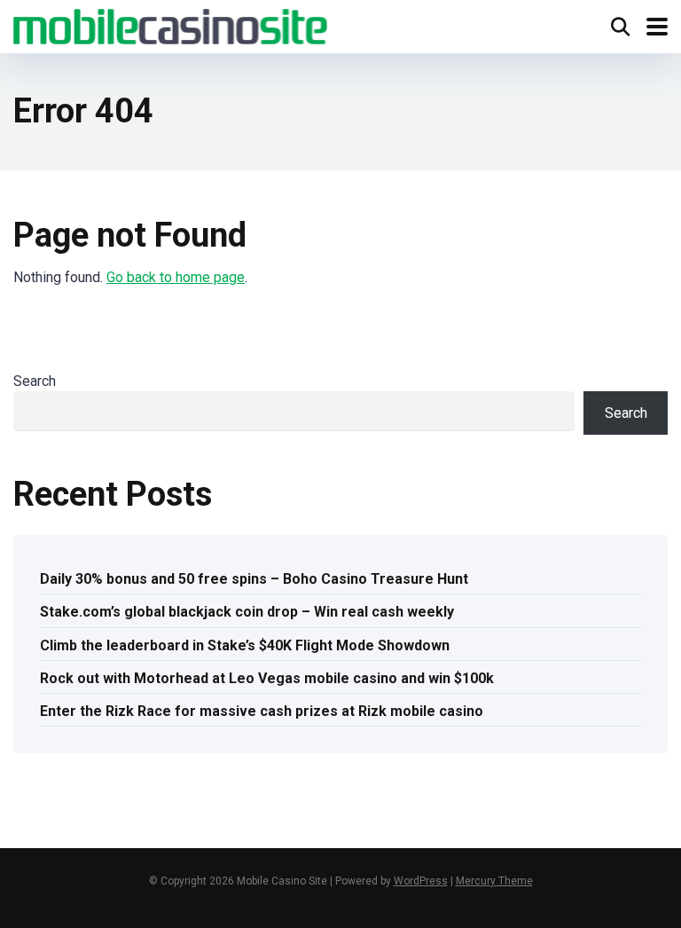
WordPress (421, 881)
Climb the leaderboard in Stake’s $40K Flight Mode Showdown (245, 645)
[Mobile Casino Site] (170, 24)
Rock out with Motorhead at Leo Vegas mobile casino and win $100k (267, 678)
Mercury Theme (494, 881)
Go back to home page (175, 277)
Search (34, 381)
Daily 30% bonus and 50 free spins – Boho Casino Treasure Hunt (254, 578)
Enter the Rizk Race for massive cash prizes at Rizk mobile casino (261, 711)
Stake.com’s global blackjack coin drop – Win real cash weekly (247, 611)
